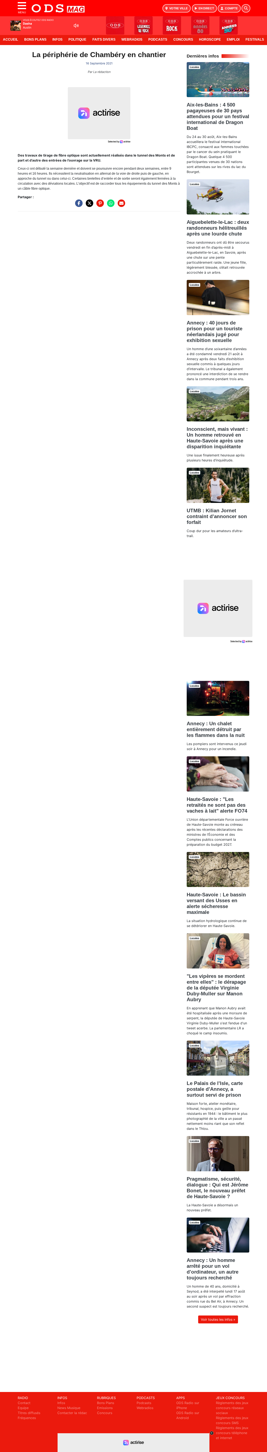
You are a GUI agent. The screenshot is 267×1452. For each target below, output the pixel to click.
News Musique (68, 1408)
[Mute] (76, 26)
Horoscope (210, 39)
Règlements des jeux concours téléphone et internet (232, 1433)
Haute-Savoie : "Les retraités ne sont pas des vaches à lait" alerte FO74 (217, 805)
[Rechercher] (246, 8)
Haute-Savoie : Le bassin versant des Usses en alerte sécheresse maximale (216, 903)
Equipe (23, 1408)
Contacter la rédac (72, 1413)
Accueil (10, 39)
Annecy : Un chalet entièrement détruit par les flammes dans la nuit (216, 729)
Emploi (233, 39)
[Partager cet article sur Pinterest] (99, 205)
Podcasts (157, 39)
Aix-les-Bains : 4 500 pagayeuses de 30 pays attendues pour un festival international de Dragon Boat (218, 116)
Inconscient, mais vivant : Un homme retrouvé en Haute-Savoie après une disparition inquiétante (217, 437)
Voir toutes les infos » (218, 1319)
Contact (24, 1403)
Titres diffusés (29, 1413)
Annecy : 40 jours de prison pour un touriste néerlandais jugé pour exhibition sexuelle (214, 331)
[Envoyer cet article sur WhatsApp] (110, 205)
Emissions (105, 1408)
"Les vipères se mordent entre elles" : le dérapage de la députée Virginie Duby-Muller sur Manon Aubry (216, 987)
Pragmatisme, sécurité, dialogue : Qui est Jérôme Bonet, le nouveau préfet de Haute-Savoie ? (217, 1187)
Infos (57, 39)
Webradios (131, 39)
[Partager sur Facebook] (78, 205)
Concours (183, 39)
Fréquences (27, 1418)
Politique (77, 39)
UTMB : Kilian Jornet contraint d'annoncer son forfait (217, 516)
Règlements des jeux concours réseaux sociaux (232, 1408)
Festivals (255, 39)
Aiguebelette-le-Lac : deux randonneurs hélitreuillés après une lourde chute (218, 228)
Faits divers (104, 39)
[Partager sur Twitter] (88, 205)
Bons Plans (35, 39)
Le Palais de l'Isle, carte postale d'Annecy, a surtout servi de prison (215, 1089)
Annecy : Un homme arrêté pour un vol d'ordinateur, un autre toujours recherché (212, 1268)
